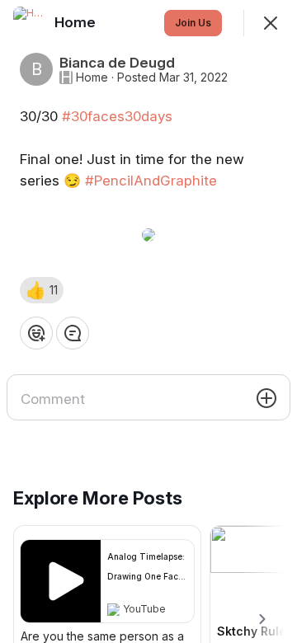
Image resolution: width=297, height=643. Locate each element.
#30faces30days (117, 116)
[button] (42, 290)
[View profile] (29, 23)
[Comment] (72, 333)
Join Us (193, 22)
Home (92, 77)
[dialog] (148, 321)
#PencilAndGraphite (151, 180)
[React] (36, 333)
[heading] (76, 22)
